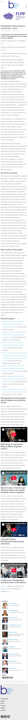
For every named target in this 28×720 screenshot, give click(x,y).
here (8, 591)
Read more (4, 586)
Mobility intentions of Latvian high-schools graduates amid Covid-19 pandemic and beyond (13, 324)
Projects (17, 30)
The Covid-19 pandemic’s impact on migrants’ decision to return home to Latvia (13, 345)
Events (3, 701)
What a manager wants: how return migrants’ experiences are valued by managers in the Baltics (13, 368)
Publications (4, 698)
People (3, 708)
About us (3, 710)
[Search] (25, 6)
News (2, 703)
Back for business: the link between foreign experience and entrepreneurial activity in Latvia (14, 379)
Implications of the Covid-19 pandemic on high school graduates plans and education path (14, 334)
